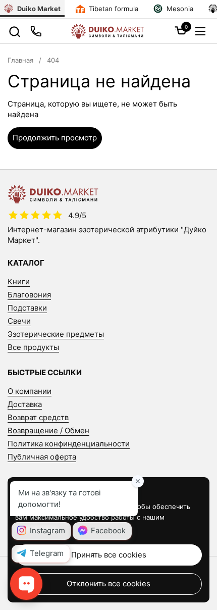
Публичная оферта (42, 457)
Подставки (27, 308)
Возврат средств (38, 417)
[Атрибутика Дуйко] (107, 31)
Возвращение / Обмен (48, 430)
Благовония (29, 294)
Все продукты (33, 347)
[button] (14, 31)
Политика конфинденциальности (69, 443)
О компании (29, 391)
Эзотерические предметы (56, 334)
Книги (19, 281)
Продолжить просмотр (55, 137)
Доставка (25, 404)
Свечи (19, 321)
